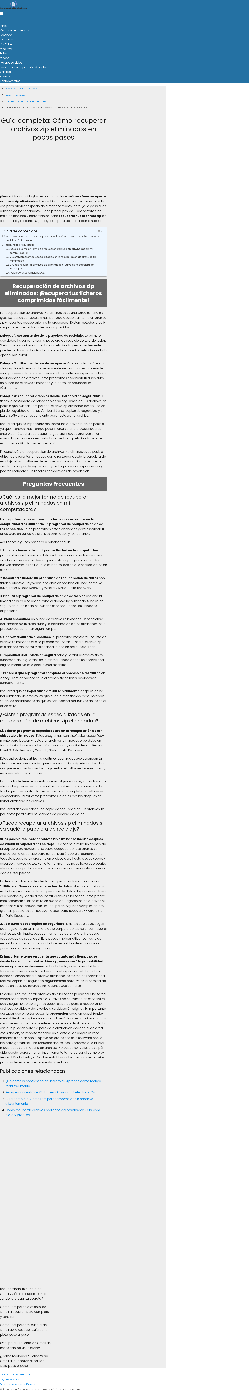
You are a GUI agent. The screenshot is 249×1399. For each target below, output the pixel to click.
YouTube (6, 44)
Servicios (6, 72)
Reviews (5, 76)
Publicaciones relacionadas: (28, 272)
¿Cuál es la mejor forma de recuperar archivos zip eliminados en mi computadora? (51, 251)
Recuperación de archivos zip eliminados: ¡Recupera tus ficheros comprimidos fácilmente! (52, 238)
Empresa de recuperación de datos (23, 67)
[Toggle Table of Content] (99, 231)
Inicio (3, 26)
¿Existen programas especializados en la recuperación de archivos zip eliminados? (53, 258)
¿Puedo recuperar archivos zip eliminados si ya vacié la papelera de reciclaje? (52, 266)
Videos (4, 58)
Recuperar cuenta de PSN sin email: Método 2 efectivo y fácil (51, 1092)
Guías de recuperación (15, 30)
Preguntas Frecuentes (19, 245)
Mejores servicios (11, 63)
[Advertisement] (53, 170)
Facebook (6, 35)
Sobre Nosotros (10, 81)
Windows (6, 49)
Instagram (7, 39)
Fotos (3, 53)
